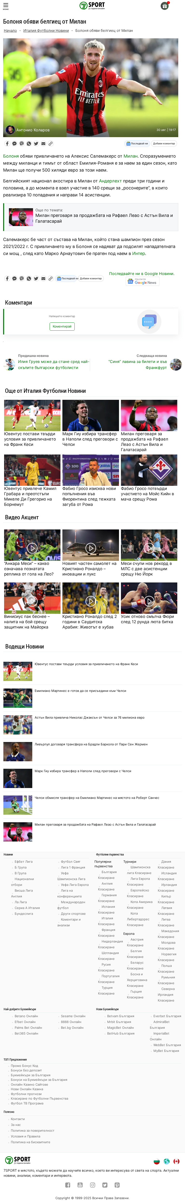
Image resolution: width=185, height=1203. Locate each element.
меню (6, 9)
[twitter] (105, 1185)
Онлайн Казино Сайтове (29, 1084)
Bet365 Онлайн (26, 1033)
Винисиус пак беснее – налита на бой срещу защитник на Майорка (27, 621)
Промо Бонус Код (24, 1066)
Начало (10, 30)
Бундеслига (24, 914)
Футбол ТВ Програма (27, 1103)
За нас (16, 1125)
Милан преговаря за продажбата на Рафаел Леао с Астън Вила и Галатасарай (144, 441)
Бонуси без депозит (26, 1070)
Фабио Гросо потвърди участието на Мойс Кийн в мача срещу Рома (147, 493)
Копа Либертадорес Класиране (138, 919)
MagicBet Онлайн (120, 1027)
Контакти (18, 1119)
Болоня (11, 156)
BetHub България (120, 1033)
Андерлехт (110, 180)
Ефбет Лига (24, 861)
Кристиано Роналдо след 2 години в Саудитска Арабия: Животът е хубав (89, 621)
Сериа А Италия (27, 908)
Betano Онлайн (26, 1016)
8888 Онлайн (71, 1022)
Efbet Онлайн (25, 1022)
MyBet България (166, 1051)
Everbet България (167, 1016)
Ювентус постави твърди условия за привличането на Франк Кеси (30, 439)
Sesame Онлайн (73, 1016)
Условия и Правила (25, 1136)
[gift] (165, 6)
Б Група (20, 867)
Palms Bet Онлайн (28, 1027)
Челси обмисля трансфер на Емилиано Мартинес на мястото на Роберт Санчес (97, 798)
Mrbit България (119, 1022)
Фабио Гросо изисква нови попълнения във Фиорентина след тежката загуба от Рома (89, 496)
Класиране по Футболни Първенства (39, 1098)
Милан (131, 156)
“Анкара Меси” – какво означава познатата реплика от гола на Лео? (29, 568)
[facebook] (68, 1185)
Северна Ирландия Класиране (166, 994)
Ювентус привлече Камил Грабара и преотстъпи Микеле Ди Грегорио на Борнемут (30, 496)
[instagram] (92, 1185)
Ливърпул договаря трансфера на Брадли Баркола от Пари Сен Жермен (91, 744)
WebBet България (167, 1045)
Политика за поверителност (32, 1130)
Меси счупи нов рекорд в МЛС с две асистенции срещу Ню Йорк (146, 568)
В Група (20, 873)
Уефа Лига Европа (75, 885)
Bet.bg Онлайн (72, 1027)
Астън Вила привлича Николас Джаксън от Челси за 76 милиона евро (90, 717)
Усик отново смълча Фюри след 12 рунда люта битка (147, 619)
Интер (138, 253)
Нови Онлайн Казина (27, 1089)
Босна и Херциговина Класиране (137, 980)
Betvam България (120, 1016)
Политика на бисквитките (30, 1142)
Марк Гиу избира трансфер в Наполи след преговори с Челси (90, 439)
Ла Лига (21, 902)
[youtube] (80, 1185)
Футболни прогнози (26, 1094)
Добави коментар (164, 143)
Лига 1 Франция (73, 867)
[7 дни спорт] (92, 5)
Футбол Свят (70, 861)
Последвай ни (139, 143)
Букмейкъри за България (30, 1075)
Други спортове (73, 914)
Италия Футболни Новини (46, 30)
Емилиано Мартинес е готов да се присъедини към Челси (80, 691)
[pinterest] (117, 1185)
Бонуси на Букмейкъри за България (39, 1080)
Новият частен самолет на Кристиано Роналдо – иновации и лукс (89, 568)
